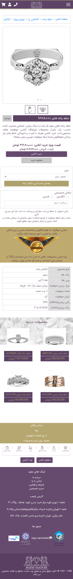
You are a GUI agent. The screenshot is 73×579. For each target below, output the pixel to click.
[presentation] (40, 100)
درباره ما (36, 477)
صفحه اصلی (61, 19)
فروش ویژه (19, 19)
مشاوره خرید (36, 160)
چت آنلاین (27, 460)
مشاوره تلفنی (44, 460)
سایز (67, 171)
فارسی (46, 197)
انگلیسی (61, 197)
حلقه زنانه (47, 19)
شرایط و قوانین (36, 485)
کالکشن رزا (33, 19)
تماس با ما (36, 481)
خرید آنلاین (36, 154)
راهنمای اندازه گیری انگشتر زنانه (36, 183)
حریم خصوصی (36, 488)
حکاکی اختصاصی (62, 193)
